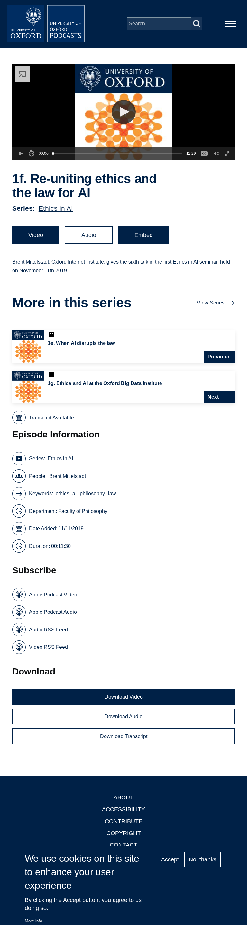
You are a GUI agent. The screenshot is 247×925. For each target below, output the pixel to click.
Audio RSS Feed (48, 629)
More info (33, 921)
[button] (124, 112)
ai (74, 493)
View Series (210, 302)
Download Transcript (123, 736)
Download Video (124, 697)
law (112, 493)
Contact (123, 845)
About (123, 797)
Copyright (123, 833)
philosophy (92, 493)
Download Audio (123, 716)
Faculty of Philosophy (82, 511)
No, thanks (202, 859)
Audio (88, 235)
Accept (170, 859)
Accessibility (123, 809)
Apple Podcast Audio (53, 612)
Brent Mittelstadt (67, 476)
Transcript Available (51, 417)
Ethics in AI (56, 208)
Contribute (123, 821)
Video (35, 235)
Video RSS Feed (48, 647)
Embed (143, 235)
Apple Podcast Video (53, 594)
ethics (62, 493)
